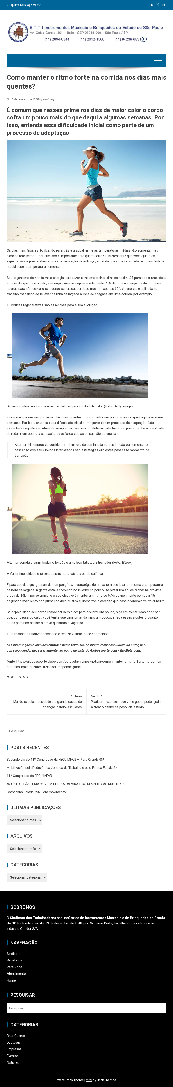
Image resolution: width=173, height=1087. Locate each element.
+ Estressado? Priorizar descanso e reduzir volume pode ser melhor (57, 634)
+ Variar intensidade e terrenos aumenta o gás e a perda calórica (55, 574)
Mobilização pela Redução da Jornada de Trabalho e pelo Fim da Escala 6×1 (63, 768)
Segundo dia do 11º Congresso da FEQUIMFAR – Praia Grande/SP (55, 759)
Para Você (14, 967)
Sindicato (13, 954)
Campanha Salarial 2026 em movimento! (37, 792)
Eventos (13, 1056)
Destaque (14, 1042)
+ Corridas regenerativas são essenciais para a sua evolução (52, 305)
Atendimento (16, 974)
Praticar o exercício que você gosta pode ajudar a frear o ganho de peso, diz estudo (126, 701)
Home (11, 980)
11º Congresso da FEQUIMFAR (29, 776)
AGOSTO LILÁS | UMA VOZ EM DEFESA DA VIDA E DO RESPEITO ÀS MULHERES (66, 784)
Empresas (14, 1049)
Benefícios (15, 960)
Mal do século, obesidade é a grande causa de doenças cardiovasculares (47, 701)
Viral (89, 1080)
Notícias (28, 677)
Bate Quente (16, 1036)
